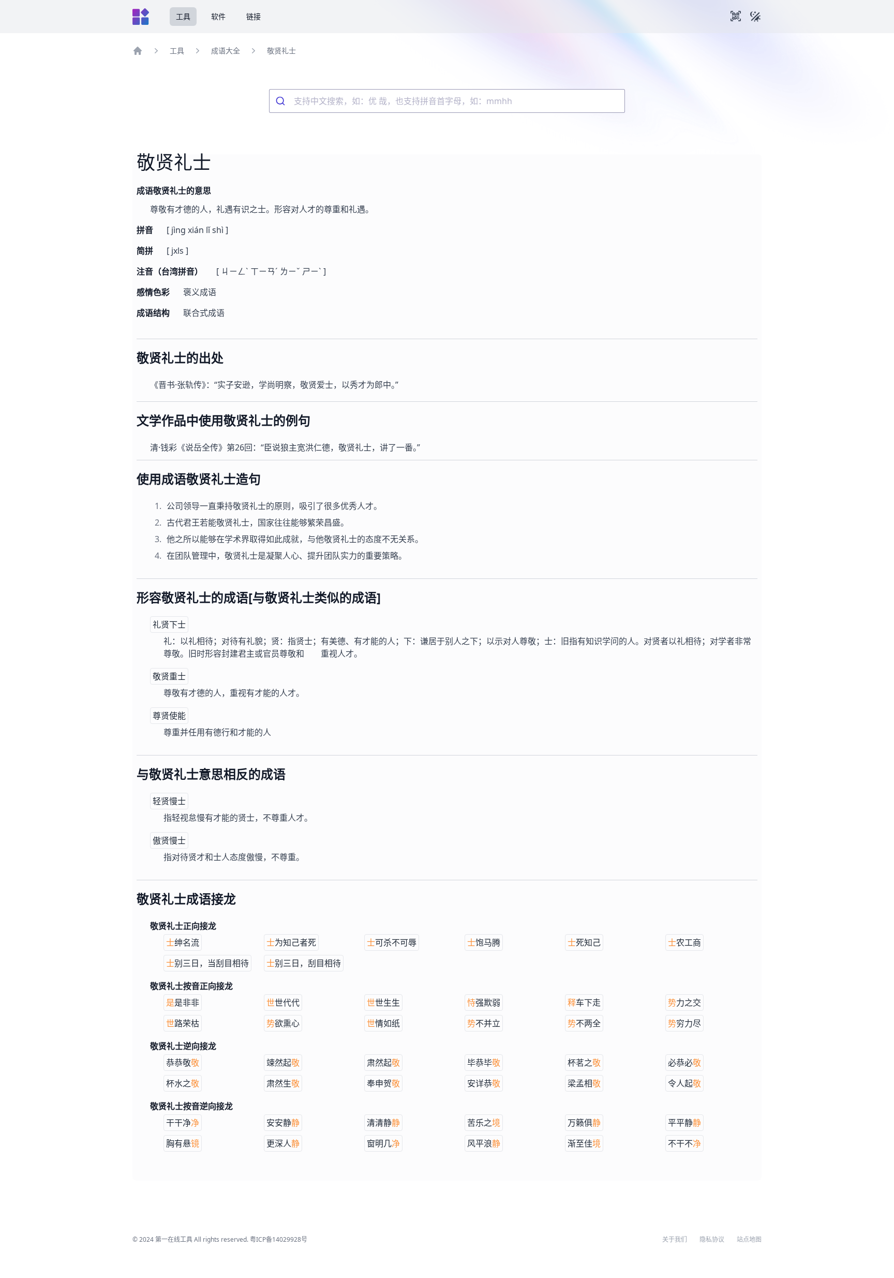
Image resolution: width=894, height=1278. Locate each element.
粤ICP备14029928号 (278, 1239)
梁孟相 (584, 1083)
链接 (253, 16)
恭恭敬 (182, 1062)
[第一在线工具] (140, 16)
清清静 (383, 1122)
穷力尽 (684, 1023)
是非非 (182, 1002)
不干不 (684, 1143)
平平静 (684, 1122)
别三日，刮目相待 (303, 963)
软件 (218, 16)
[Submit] (282, 101)
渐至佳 (584, 1143)
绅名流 (182, 942)
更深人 (283, 1143)
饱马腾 (483, 942)
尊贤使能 (169, 715)
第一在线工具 (173, 1239)
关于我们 (674, 1240)
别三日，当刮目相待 (207, 963)
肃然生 (283, 1083)
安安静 (283, 1122)
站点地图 (749, 1240)
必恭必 (684, 1062)
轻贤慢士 (169, 801)
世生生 (383, 1002)
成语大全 (225, 50)
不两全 (584, 1023)
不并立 (483, 1023)
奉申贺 (383, 1083)
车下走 (584, 1002)
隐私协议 (711, 1240)
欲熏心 (283, 1023)
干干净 (182, 1122)
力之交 (684, 1002)
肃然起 (383, 1062)
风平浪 (483, 1143)
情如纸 (383, 1023)
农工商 (684, 942)
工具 (183, 16)
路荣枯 (182, 1023)
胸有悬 (182, 1143)
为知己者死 (291, 942)
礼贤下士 (169, 624)
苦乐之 (483, 1122)
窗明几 (383, 1143)
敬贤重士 (169, 676)
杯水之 (182, 1083)
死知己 (584, 942)
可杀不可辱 (391, 942)
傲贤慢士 (169, 840)
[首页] (137, 51)
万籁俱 (584, 1122)
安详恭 (483, 1083)
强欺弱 (483, 1002)
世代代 (283, 1002)
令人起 (684, 1083)
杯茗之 (584, 1062)
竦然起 (283, 1062)
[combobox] (447, 101)
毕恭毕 (483, 1062)
